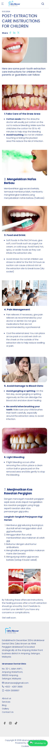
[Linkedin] (14, 32)
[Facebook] (10, 32)
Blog (4, 705)
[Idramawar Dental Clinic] (16, 3)
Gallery (5, 708)
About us (6, 698)
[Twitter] (18, 32)
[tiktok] (16, 723)
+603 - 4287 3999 (13, 686)
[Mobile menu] (2, 4)
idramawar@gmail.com (16, 682)
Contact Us (7, 712)
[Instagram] (10, 723)
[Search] (42, 4)
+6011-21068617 (11, 690)
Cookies (25, 746)
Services (6, 701)
